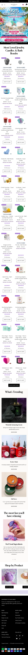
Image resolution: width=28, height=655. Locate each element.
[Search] (4, 4)
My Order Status (19, 626)
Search (17, 621)
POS (11, 652)
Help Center (18, 629)
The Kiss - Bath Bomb (20, 253)
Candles (4, 624)
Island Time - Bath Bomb (7, 286)
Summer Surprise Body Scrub (7, 107)
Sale (3, 637)
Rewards (17, 624)
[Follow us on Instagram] (19, 644)
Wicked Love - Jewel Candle (20, 377)
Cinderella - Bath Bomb (7, 167)
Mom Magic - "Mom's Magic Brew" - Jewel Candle (7, 346)
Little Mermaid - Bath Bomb (20, 138)
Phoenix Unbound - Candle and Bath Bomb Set (21, 108)
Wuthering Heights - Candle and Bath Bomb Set (21, 287)
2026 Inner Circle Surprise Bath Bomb (7, 79)
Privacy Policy (5, 643)
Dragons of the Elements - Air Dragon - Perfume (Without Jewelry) (7, 256)
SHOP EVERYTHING (14, 394)
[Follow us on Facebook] (16, 644)
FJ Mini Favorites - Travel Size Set (7, 197)
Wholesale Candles (20, 631)
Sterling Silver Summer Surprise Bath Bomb (21, 79)
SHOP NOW (14, 440)
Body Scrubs (5, 626)
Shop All (4, 634)
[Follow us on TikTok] (19, 647)
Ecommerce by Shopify (19, 652)
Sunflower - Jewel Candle (21, 197)
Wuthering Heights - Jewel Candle (20, 316)
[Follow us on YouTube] (16, 647)
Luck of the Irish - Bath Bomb (21, 225)
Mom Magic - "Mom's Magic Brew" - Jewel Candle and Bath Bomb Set (21, 347)
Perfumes (4, 629)
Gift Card (4, 631)
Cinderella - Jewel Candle (20, 168)
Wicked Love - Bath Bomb (7, 377)
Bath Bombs (5, 621)
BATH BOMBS (9, 595)
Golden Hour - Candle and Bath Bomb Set (7, 225)
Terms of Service (6, 645)
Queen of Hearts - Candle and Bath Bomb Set (7, 139)
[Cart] (25, 4)
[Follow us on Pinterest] (22, 644)
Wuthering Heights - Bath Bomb (7, 316)
